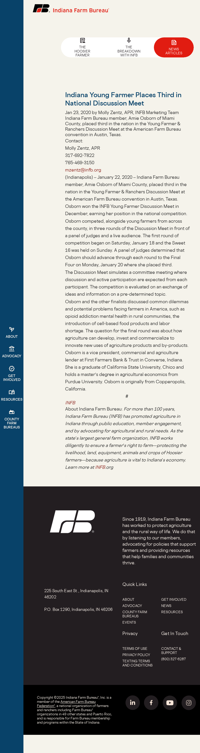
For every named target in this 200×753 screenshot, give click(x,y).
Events (129, 622)
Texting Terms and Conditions (137, 663)
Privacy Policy (136, 655)
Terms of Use (134, 648)
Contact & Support (171, 650)
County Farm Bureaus (134, 614)
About (128, 599)
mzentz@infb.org (83, 170)
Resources (172, 612)
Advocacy (132, 606)
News (166, 606)
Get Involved (173, 599)
